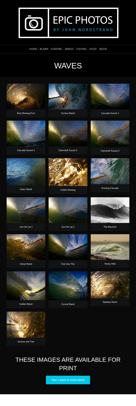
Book (103, 49)
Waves (69, 49)
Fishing (81, 49)
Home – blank (38, 49)
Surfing (56, 49)
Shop (93, 49)
